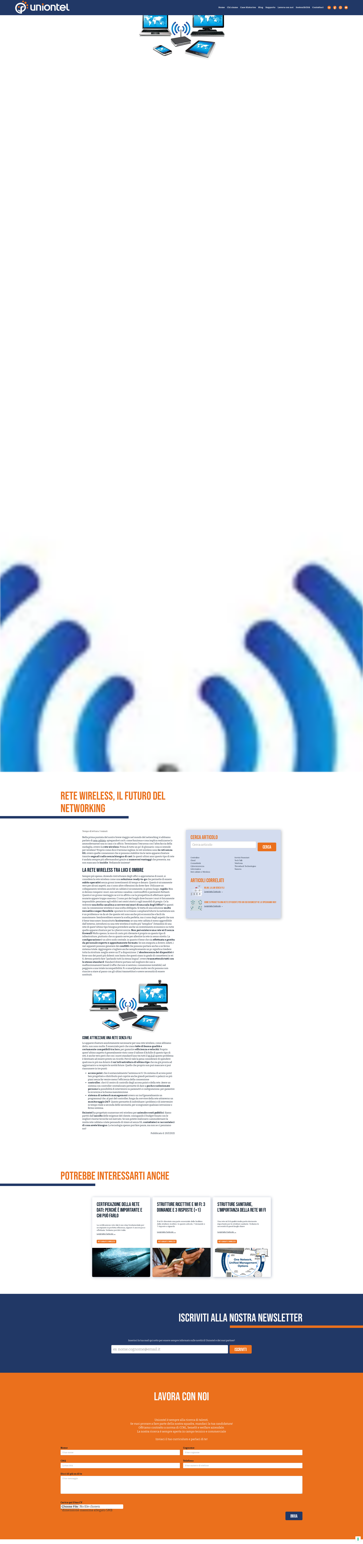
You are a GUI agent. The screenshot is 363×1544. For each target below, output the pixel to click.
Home (221, 7)
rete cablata (99, 840)
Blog (260, 7)
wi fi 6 (151, 1055)
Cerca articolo (204, 838)
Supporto (270, 7)
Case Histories (248, 7)
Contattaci (318, 7)
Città (63, 1461)
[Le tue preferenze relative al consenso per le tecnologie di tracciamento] (358, 1539)
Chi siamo (232, 7)
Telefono (188, 1461)
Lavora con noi (286, 7)
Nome (64, 1448)
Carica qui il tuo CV (71, 1502)
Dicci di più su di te (71, 1474)
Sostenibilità (303, 7)
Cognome (188, 1448)
